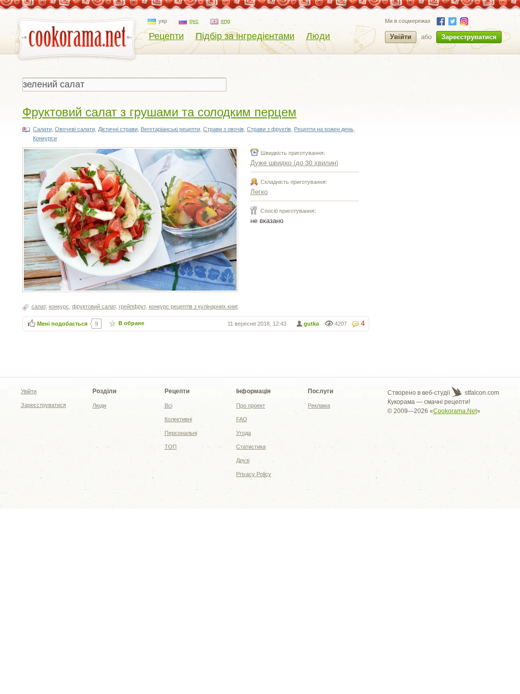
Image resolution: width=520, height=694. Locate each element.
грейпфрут (132, 306)
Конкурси (45, 138)
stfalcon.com (481, 392)
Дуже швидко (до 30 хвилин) (294, 162)
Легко (259, 191)
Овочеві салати (75, 129)
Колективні (178, 419)
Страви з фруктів (269, 129)
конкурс (59, 306)
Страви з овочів (223, 129)
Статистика (251, 447)
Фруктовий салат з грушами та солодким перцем (159, 111)
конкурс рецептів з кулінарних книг (193, 306)
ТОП (171, 447)
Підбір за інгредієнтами (245, 36)
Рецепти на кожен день (323, 129)
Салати (42, 129)
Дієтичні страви (118, 129)
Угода (243, 433)
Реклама (319, 405)
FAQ (241, 419)
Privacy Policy (253, 474)
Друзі (242, 460)
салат (38, 306)
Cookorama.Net (455, 411)
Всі (168, 405)
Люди (318, 36)
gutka (311, 324)
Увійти (400, 37)
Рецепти (166, 36)
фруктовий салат (94, 306)
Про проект (250, 405)
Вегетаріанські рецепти (170, 129)
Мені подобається (62, 324)
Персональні (181, 433)
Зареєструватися (469, 37)
